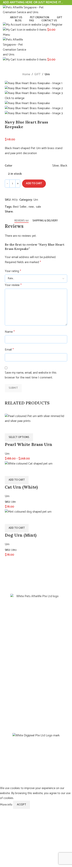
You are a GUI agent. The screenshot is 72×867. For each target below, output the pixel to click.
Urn (47, 74)
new (31, 206)
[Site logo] (27, 9)
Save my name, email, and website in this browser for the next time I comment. (30, 375)
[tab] (21, 221)
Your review (13, 285)
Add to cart (34, 183)
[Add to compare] (9, 192)
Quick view (9, 519)
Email (9, 349)
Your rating (13, 271)
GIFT (37, 74)
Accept (21, 805)
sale (38, 206)
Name (10, 331)
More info (6, 804)
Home (26, 74)
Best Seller (19, 206)
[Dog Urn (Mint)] (28, 511)
